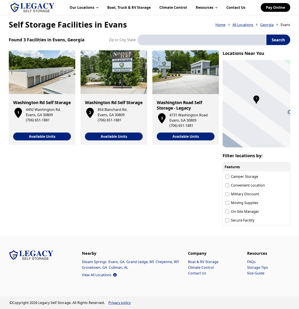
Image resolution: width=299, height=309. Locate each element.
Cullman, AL (118, 267)
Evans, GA (116, 261)
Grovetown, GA (94, 267)
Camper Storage (244, 176)
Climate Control (173, 7)
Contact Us (235, 7)
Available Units (42, 136)
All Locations (242, 24)
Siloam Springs (94, 261)
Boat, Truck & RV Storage (129, 7)
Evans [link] (285, 24)
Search (278, 39)
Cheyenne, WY (167, 261)
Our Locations (82, 7)
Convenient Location (248, 185)
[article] (42, 97)
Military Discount (245, 194)
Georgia (267, 24)
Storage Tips (257, 267)
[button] (256, 103)
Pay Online (275, 7)
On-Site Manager (245, 211)
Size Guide (255, 273)
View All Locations (99, 275)
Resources (204, 7)
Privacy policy (119, 302)
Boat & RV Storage (203, 261)
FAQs (251, 261)
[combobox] (201, 40)
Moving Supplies (244, 202)
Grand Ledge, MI (140, 261)
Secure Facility (242, 220)
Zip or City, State (122, 39)
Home (220, 24)
